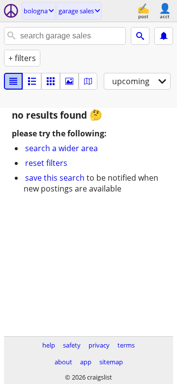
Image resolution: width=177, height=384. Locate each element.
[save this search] (163, 36)
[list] (13, 81)
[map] (88, 81)
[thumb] (32, 81)
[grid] (50, 81)
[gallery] (69, 81)
